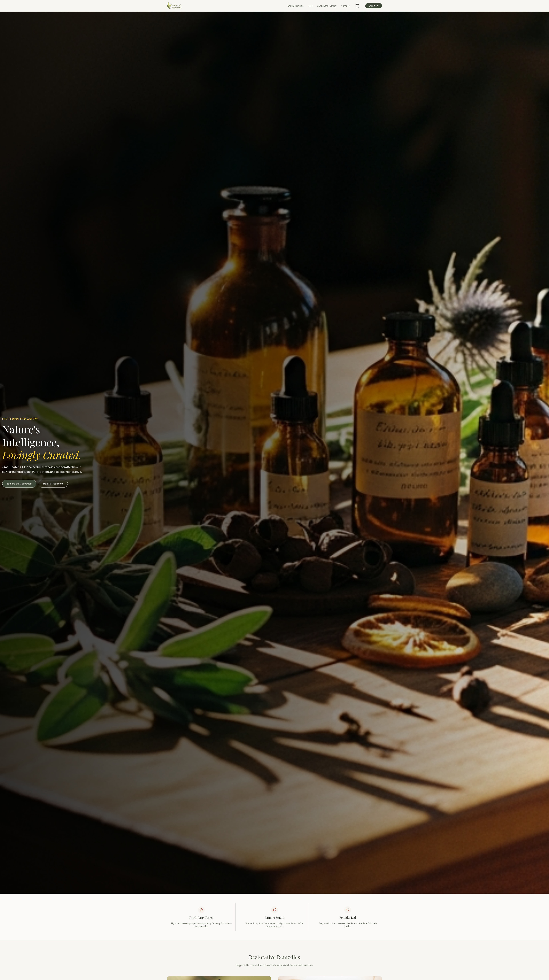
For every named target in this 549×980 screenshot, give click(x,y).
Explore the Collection (19, 483)
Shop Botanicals (296, 5)
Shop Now (373, 5)
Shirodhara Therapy (326, 5)
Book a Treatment (53, 483)
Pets (310, 5)
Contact (345, 5)
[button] (357, 5)
